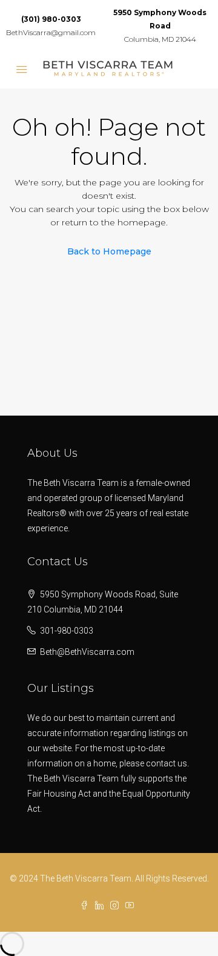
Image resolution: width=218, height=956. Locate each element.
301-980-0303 (66, 631)
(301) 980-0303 (51, 19)
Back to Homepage (109, 251)
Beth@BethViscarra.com (87, 652)
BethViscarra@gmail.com (51, 32)
